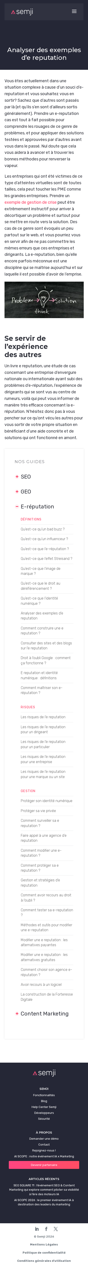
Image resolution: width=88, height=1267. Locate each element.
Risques (28, 707)
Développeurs (44, 1113)
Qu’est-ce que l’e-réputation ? (45, 549)
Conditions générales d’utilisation (44, 1260)
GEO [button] (26, 491)
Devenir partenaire (44, 1165)
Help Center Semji (44, 1107)
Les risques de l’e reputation (43, 717)
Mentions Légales (44, 1244)
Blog (44, 1101)
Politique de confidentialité (44, 1252)
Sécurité (44, 1118)
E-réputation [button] (37, 506)
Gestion (28, 791)
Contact (44, 1144)
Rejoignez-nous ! (44, 1150)
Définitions (31, 519)
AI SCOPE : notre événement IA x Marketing (44, 1156)
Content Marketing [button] (45, 1014)
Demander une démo (44, 1138)
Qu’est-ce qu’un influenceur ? (44, 539)
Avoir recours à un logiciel (41, 984)
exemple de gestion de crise (31, 202)
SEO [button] (26, 477)
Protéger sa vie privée (38, 811)
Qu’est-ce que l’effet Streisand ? (46, 558)
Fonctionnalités (44, 1095)
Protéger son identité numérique (46, 801)
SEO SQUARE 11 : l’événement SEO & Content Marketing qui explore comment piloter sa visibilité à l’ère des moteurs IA (44, 1190)
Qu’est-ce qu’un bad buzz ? (43, 529)
